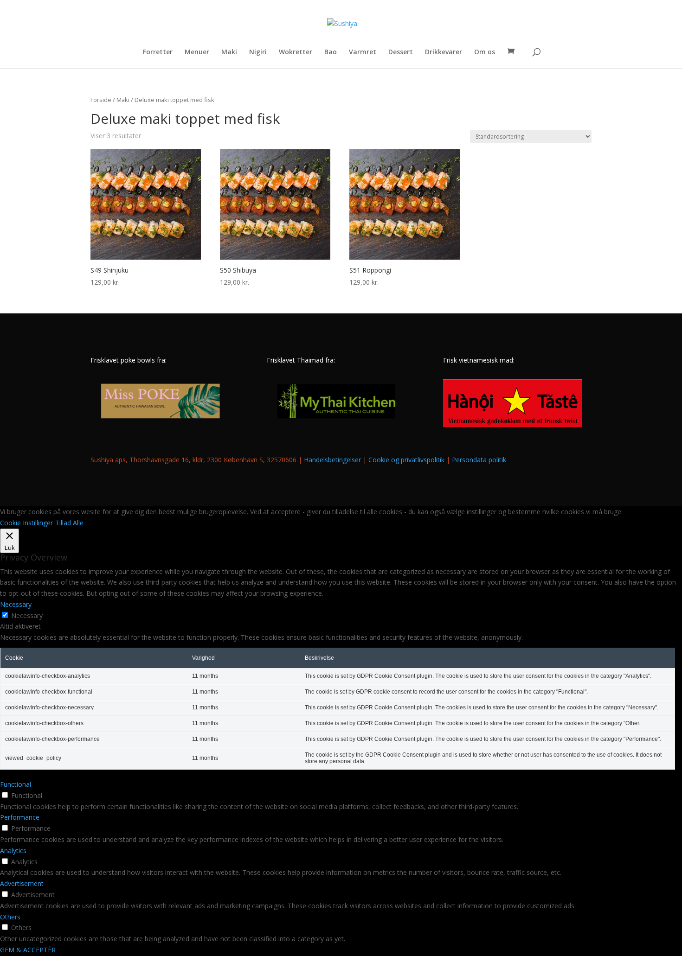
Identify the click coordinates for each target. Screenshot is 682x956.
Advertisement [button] (22, 883)
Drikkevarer (443, 52)
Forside (100, 100)
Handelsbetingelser (332, 459)
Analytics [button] (13, 850)
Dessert (400, 52)
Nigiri (258, 52)
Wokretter (295, 52)
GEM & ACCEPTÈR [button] (28, 949)
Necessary (27, 615)
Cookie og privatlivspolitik (406, 459)
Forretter (158, 52)
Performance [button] (19, 817)
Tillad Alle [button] (69, 522)
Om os (484, 52)
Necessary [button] (16, 604)
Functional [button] (15, 784)
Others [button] (10, 916)
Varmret (362, 52)
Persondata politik (479, 459)
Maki (229, 52)
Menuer (197, 52)
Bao (330, 52)
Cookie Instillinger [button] (26, 522)
